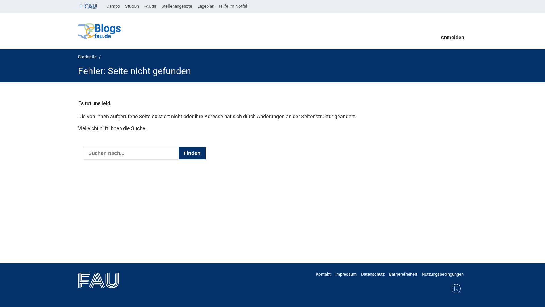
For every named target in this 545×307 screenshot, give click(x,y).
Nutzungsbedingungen (443, 274)
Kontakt (323, 274)
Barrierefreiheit (403, 274)
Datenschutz (373, 274)
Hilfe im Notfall (233, 6)
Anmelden (452, 37)
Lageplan (205, 6)
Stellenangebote (177, 6)
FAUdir (150, 6)
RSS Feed (456, 288)
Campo (113, 6)
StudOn (132, 6)
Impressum (346, 274)
